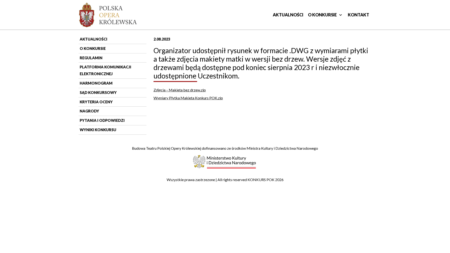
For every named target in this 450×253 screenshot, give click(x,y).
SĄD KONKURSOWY (98, 92)
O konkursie (322, 14)
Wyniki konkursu (98, 129)
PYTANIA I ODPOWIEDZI (102, 120)
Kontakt (358, 14)
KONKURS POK (261, 179)
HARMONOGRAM (96, 83)
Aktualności (288, 14)
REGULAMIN (91, 58)
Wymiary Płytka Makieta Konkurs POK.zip (188, 98)
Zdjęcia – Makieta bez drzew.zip (180, 90)
